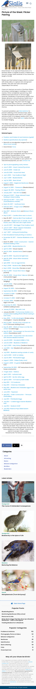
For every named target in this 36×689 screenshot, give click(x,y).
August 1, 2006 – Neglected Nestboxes (16, 183)
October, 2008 (8, 301)
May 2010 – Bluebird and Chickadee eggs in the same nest (19, 388)
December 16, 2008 (10, 305)
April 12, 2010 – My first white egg (14, 377)
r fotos (14, 147)
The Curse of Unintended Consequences (16, 506)
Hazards (4, 592)
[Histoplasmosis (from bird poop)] (18, 580)
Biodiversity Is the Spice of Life (13, 536)
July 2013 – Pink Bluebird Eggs (13, 399)
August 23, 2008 (9, 288)
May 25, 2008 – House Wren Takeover (16, 275)
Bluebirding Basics (8, 611)
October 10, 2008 (9, 294)
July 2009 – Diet (9, 348)
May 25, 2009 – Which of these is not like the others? (18, 328)
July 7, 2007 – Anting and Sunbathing (15, 232)
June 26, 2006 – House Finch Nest (14, 172)
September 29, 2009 (10, 367)
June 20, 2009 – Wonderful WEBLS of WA (16, 340)
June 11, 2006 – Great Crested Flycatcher (17, 167)
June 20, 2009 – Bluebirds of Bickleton (16, 343)
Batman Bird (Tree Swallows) (22, 218)
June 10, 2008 (8, 284)
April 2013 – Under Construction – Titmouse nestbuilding (17, 395)
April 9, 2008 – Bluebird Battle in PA (15, 246)
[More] (22, 445)
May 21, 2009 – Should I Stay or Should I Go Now (17, 323)
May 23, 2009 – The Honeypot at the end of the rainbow (19, 332)
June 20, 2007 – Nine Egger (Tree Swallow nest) (19, 225)
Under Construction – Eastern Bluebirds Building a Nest (19, 242)
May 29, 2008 (8, 279)
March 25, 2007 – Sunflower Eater (14, 204)
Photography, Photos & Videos (9, 7)
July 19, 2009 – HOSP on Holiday (13, 355)
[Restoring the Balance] (18, 550)
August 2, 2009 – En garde (12, 363)
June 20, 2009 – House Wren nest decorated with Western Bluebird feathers (18, 336)
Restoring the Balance (9, 565)
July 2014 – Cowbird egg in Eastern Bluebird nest (17, 402)
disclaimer (13, 682)
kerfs (22, 118)
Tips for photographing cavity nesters (16, 164)
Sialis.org (28, 669)
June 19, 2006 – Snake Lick (12, 170)
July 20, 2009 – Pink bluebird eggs (14, 358)
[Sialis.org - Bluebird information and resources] (12, 3)
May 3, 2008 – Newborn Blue (12, 265)
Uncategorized (5, 503)
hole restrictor (23, 111)
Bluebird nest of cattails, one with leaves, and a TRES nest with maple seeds (18, 221)
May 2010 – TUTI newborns (12, 382)
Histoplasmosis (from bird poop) (14, 594)
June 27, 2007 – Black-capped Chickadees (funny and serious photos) (17, 228)
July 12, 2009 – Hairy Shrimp (12, 345)
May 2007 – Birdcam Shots (12, 211)
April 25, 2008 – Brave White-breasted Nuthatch (16, 259)
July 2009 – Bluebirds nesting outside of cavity (18, 352)
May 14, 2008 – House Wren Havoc (14, 271)
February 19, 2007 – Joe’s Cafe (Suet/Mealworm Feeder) (13, 200)
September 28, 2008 (10, 291)
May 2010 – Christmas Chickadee (14, 385)
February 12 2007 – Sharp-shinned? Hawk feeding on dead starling (17, 196)
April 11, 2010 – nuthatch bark (13, 374)
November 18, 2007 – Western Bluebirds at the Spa (18, 238)
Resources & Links (7, 616)
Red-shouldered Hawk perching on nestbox (18, 235)
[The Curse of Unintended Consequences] (18, 491)
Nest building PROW (16, 314)
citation (4, 671)
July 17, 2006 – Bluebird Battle (13, 178)
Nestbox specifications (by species (15, 140)
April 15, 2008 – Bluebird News (13, 251)
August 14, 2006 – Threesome (13, 187)
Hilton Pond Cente (9, 144)
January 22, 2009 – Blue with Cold (14, 309)
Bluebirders (5, 562)
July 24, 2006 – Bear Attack (12, 180)
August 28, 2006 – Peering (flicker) (15, 190)
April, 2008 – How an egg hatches (14, 263)
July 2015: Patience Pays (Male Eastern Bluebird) (16, 409)
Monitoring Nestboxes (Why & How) (13, 614)
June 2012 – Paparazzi (11, 392)
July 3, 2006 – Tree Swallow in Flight (15, 175)
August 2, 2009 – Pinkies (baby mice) (15, 360)
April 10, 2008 (8, 249)
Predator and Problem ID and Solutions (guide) (19, 137)
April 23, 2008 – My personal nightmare (16, 256)
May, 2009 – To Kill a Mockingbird (14, 318)
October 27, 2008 (9, 298)
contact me (26, 160)
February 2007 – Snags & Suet (13, 207)
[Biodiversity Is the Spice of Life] (18, 521)
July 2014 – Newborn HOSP (12, 406)
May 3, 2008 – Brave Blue (11, 268)
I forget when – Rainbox (11, 372)
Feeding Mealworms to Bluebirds (12, 623)
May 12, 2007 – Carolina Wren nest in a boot (18, 215)
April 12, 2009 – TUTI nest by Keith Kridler (16, 380)
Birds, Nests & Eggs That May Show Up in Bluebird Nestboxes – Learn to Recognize (18, 619)
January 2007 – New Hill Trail (12, 193)
